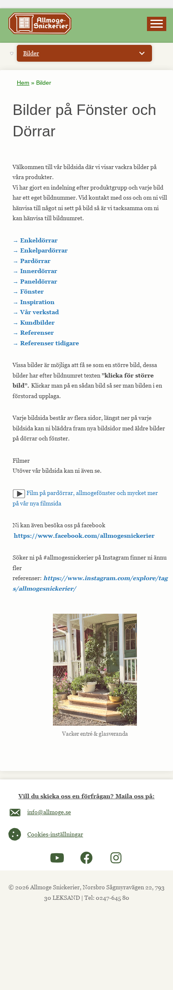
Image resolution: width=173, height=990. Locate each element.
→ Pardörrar (31, 260)
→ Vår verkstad (36, 311)
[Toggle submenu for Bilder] (142, 53)
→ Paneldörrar (35, 281)
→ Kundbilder (34, 322)
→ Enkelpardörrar (40, 250)
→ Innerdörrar (35, 270)
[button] (57, 857)
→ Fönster (28, 291)
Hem (23, 82)
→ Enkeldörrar (35, 240)
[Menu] (156, 24)
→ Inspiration (34, 301)
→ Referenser (33, 332)
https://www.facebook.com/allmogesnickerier (84, 535)
